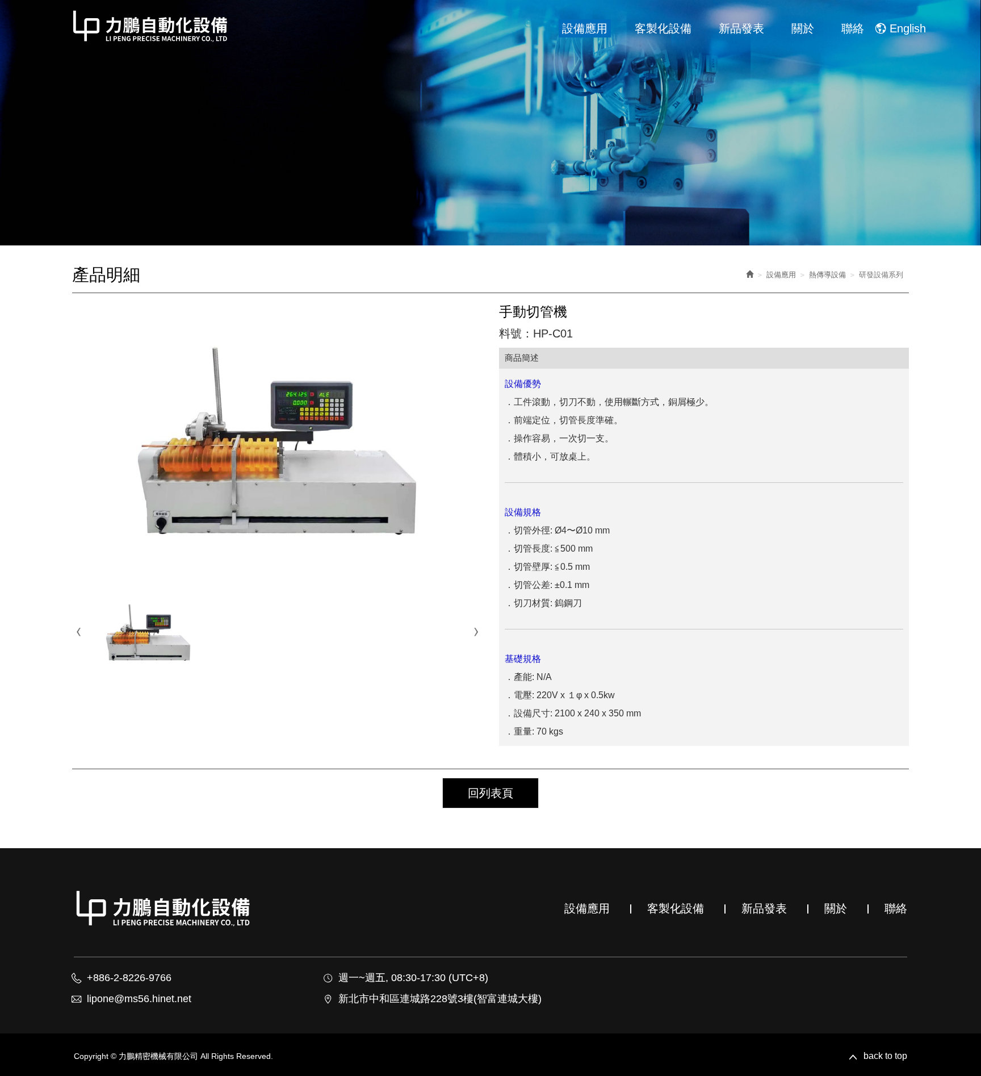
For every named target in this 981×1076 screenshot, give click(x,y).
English (908, 28)
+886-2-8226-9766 (129, 977)
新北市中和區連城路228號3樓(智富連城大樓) (440, 998)
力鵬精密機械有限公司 (150, 26)
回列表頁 (490, 793)
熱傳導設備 (827, 274)
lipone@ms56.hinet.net (139, 998)
